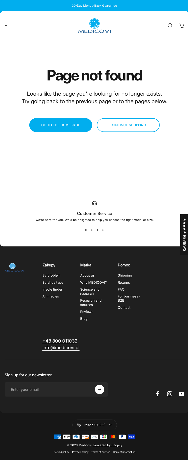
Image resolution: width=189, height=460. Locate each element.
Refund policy (61, 452)
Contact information (124, 452)
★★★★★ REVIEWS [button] (184, 234)
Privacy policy (80, 452)
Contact (124, 308)
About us (87, 275)
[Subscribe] (99, 389)
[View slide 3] (97, 230)
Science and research (90, 291)
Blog (84, 319)
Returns (124, 282)
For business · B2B (129, 298)
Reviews (86, 312)
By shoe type (52, 282)
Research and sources (91, 302)
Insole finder (52, 289)
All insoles (50, 296)
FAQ (121, 289)
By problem (51, 275)
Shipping (125, 275)
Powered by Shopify (107, 445)
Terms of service (100, 452)
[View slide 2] (91, 230)
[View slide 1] (86, 230)
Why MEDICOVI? (93, 282)
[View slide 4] (103, 230)
